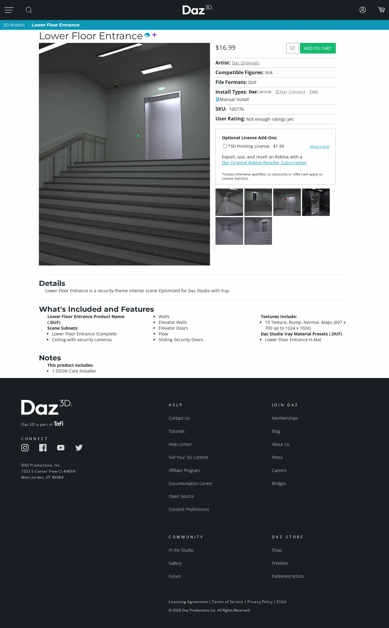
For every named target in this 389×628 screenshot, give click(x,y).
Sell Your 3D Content (188, 457)
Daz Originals (245, 63)
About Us (281, 444)
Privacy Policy (260, 601)
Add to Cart (318, 48)
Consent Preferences (189, 509)
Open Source (181, 496)
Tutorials (177, 431)
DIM (314, 92)
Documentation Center (190, 483)
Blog (276, 431)
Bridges (279, 483)
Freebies (280, 563)
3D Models (14, 25)
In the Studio (181, 550)
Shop (277, 550)
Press (277, 457)
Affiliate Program (184, 470)
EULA (281, 601)
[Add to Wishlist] (292, 48)
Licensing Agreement (188, 601)
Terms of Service (227, 601)
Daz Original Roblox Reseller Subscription (264, 162)
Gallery (175, 563)
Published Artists (288, 576)
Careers (279, 470)
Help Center (180, 444)
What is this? (320, 146)
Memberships (285, 418)
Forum (175, 576)
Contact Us (179, 418)
